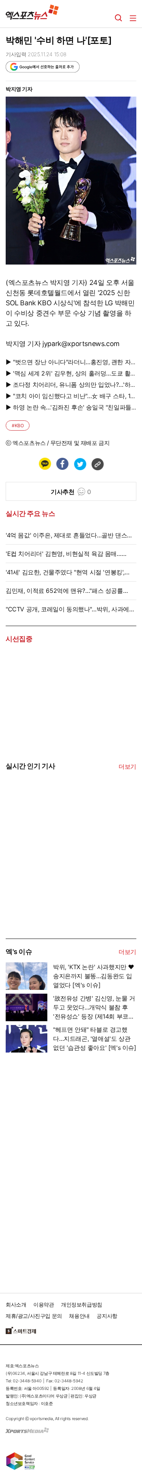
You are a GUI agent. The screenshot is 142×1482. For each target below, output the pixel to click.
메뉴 (133, 18)
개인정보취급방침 (81, 1304)
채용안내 (79, 1316)
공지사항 (107, 1316)
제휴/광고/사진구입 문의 (34, 1316)
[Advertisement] (62, 881)
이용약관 (43, 1304)
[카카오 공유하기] (44, 464)
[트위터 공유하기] (80, 464)
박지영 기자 (19, 89)
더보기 (127, 766)
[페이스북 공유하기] (62, 464)
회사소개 (16, 1304)
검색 (118, 18)
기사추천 (71, 492)
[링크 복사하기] (97, 464)
